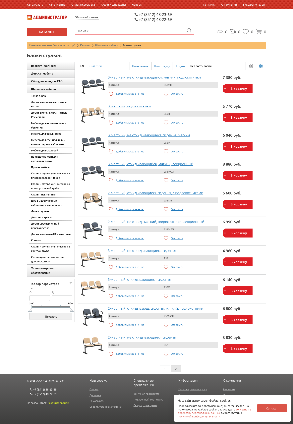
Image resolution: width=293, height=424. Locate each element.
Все (82, 66)
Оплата (93, 389)
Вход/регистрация (254, 4)
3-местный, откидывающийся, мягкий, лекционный (150, 163)
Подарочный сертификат (149, 399)
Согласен (272, 408)
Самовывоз (96, 401)
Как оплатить (57, 4)
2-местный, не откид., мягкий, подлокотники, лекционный (156, 221)
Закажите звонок (58, 403)
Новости (137, 4)
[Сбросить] (71, 283)
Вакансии (229, 389)
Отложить (177, 93)
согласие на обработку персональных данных (214, 411)
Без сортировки (201, 66)
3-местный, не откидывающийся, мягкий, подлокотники (154, 77)
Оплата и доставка (83, 4)
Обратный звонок (86, 17)
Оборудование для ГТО (47, 81)
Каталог (47, 31)
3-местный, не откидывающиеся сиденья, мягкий (149, 134)
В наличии (95, 66)
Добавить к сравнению (130, 93)
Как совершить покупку (192, 389)
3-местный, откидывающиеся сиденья (139, 279)
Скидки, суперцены (145, 405)
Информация (188, 380)
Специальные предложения (144, 382)
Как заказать (35, 4)
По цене (180, 66)
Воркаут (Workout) (43, 66)
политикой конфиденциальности (199, 416)
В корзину (238, 88)
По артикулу (162, 66)
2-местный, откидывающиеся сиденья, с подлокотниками (155, 192)
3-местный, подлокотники (129, 106)
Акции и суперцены (113, 4)
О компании (229, 4)
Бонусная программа (146, 394)
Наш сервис (98, 380)
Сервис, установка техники (105, 406)
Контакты (209, 4)
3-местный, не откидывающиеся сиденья (142, 250)
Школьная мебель (43, 89)
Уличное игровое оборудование (42, 270)
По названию (140, 66)
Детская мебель (42, 73)
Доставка (95, 395)
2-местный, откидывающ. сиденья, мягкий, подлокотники (155, 308)
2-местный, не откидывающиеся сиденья (142, 337)
